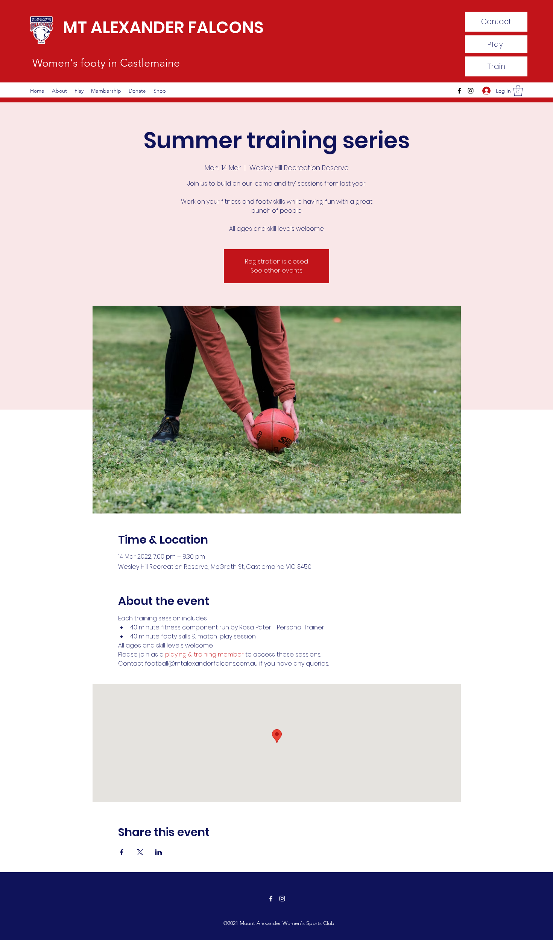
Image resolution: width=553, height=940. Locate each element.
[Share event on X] (140, 852)
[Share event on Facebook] (121, 852)
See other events (276, 270)
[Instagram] (470, 90)
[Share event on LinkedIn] (158, 852)
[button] (518, 90)
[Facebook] (459, 90)
